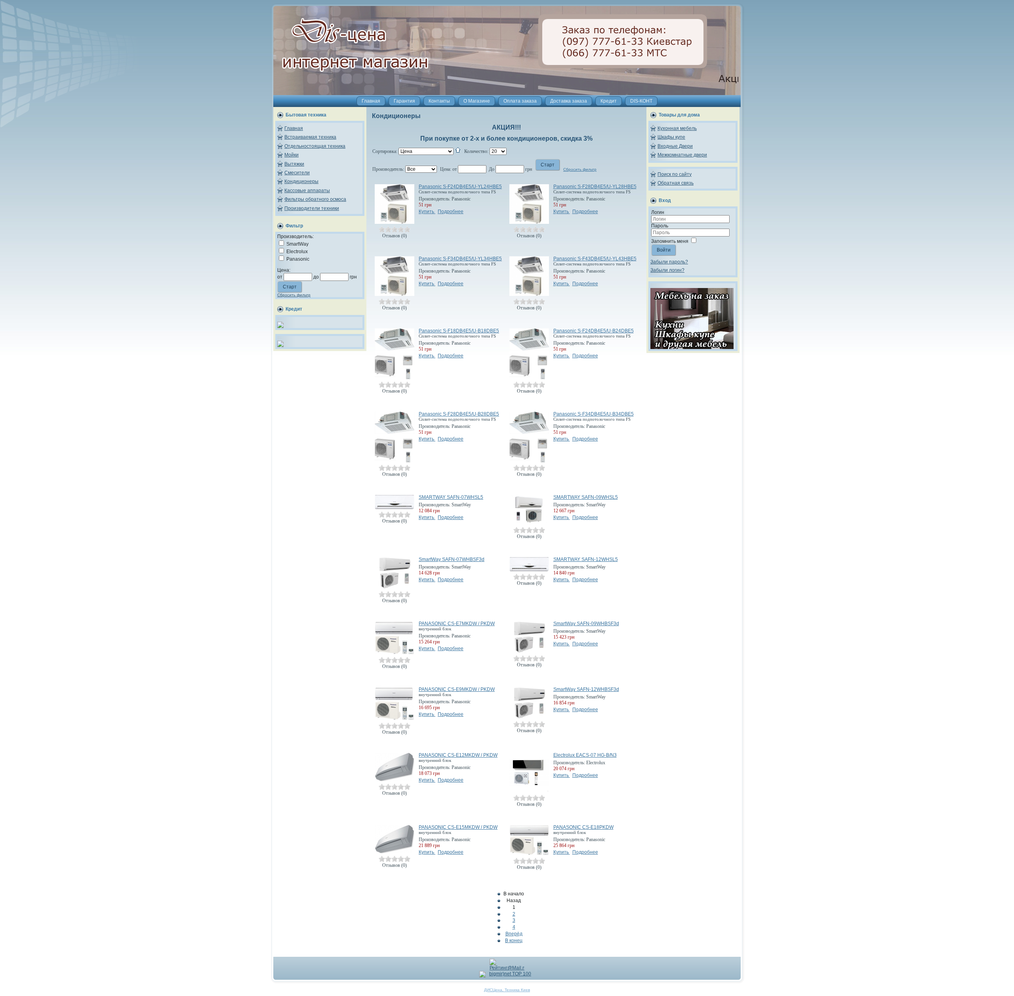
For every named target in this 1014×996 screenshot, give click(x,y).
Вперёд (513, 934)
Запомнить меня (669, 241)
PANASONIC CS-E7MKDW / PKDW (457, 623)
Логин (657, 212)
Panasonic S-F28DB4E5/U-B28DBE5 (459, 414)
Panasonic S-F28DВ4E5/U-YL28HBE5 (595, 186)
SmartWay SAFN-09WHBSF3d (586, 623)
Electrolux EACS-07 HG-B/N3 (585, 755)
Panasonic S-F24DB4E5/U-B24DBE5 (593, 331)
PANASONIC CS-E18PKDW (583, 827)
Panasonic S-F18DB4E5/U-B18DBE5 (459, 331)
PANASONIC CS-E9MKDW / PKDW (457, 689)
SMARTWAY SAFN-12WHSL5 (585, 559)
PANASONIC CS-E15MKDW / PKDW (458, 827)
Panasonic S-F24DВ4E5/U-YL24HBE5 (460, 186)
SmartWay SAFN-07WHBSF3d (451, 559)
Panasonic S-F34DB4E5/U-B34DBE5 (593, 414)
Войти (664, 250)
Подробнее (450, 211)
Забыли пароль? (669, 262)
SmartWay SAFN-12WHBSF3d (586, 689)
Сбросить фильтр (294, 295)
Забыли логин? (667, 270)
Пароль (659, 226)
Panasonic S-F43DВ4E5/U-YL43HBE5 (595, 258)
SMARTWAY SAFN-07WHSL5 (451, 497)
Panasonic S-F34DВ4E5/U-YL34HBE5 (460, 258)
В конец (513, 940)
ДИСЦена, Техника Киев (507, 990)
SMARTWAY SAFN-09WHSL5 (585, 497)
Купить (427, 211)
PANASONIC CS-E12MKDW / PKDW (458, 755)
